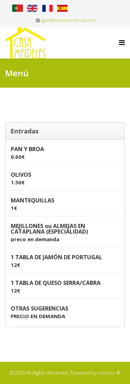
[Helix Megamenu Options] (122, 42)
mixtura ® (109, 372)
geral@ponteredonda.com (69, 20)
